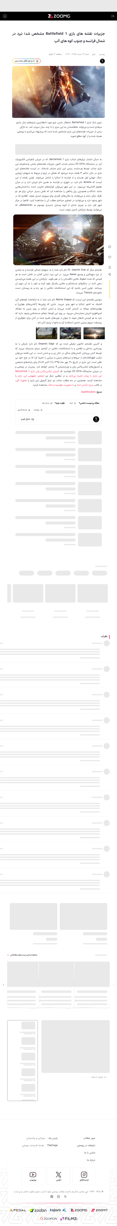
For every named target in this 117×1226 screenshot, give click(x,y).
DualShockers (88, 392)
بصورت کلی (21, 380)
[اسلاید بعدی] (3, 984)
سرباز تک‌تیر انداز (84, 385)
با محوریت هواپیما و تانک (61, 385)
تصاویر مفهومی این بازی (31, 376)
